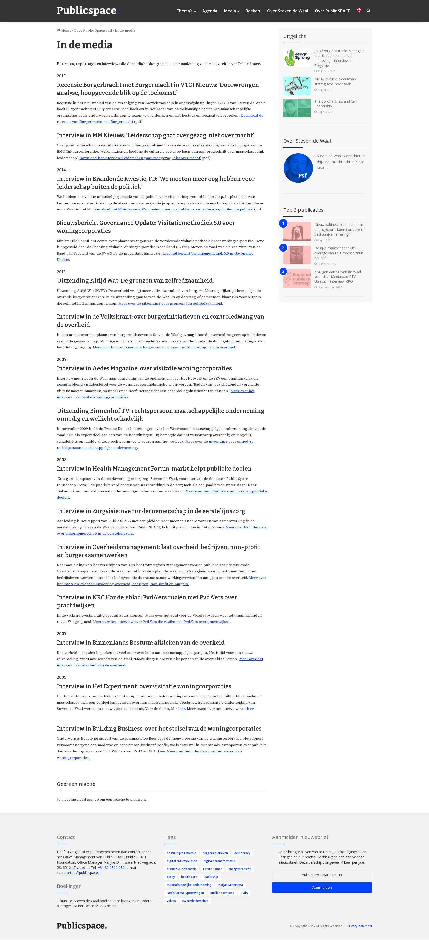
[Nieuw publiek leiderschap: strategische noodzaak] (297, 86)
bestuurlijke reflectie (181, 853)
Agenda (209, 11)
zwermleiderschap (195, 901)
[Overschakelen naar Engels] (359, 11)
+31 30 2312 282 (111, 867)
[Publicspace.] (88, 11)
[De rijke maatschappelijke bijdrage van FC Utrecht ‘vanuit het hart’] (297, 255)
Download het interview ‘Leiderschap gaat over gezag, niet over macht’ (140, 158)
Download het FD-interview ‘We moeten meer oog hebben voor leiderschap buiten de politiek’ (173, 209)
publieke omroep (222, 893)
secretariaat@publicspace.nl (79, 872)
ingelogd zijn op (85, 799)
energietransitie (239, 869)
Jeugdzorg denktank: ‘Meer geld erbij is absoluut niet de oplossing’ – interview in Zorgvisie (339, 58)
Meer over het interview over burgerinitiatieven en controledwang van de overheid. (164, 347)
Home (65, 30)
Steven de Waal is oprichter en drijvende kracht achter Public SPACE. (341, 161)
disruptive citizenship (182, 869)
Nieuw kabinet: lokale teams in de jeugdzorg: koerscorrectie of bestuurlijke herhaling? (339, 229)
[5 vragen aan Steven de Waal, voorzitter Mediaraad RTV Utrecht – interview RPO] (297, 278)
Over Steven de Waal (287, 11)
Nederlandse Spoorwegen (185, 893)
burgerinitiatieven (215, 853)
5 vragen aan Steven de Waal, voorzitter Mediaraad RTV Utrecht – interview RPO (338, 276)
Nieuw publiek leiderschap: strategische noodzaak (335, 81)
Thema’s (185, 11)
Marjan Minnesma (230, 885)
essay (171, 877)
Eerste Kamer (212, 869)
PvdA (244, 893)
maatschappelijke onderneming (189, 885)
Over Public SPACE (332, 11)
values (171, 901)
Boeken (253, 11)
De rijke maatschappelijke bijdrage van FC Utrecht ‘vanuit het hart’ (338, 253)
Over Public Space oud (93, 30)
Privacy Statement (359, 926)
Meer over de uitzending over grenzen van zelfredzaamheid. (170, 303)
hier (181, 708)
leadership (211, 877)
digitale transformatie (219, 861)
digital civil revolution (182, 861)
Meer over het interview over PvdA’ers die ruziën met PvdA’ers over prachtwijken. (162, 621)
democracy (242, 853)
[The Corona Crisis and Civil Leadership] (297, 108)
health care (189, 877)
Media (230, 11)
